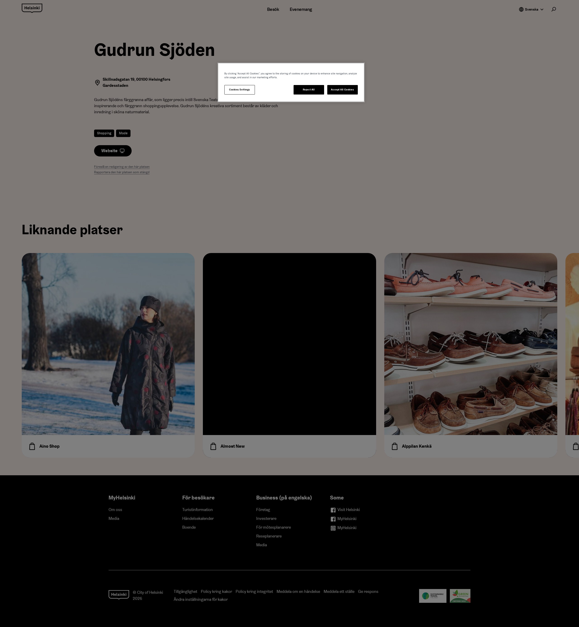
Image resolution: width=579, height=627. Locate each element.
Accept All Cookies (342, 89)
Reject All (309, 89)
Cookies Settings (239, 89)
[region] (291, 82)
